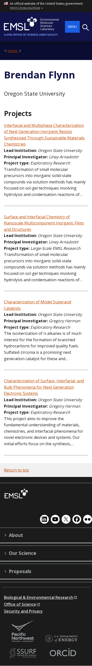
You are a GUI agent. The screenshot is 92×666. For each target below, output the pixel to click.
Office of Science (20, 604)
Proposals (20, 571)
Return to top (16, 470)
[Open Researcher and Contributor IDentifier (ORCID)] (62, 653)
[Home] (34, 27)
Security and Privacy (23, 611)
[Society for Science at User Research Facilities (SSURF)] (23, 653)
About (16, 535)
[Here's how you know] (46, 6)
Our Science (22, 553)
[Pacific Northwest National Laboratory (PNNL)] (23, 631)
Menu (72, 26)
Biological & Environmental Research (38, 597)
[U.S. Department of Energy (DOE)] (61, 638)
